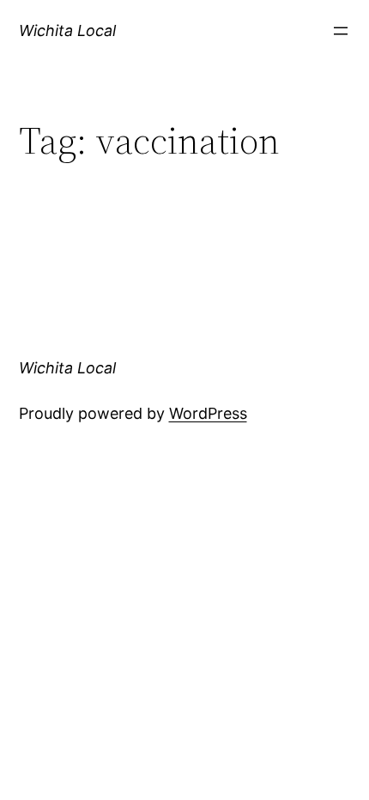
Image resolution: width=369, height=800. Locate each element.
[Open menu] (340, 31)
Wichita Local (67, 30)
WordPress (208, 413)
